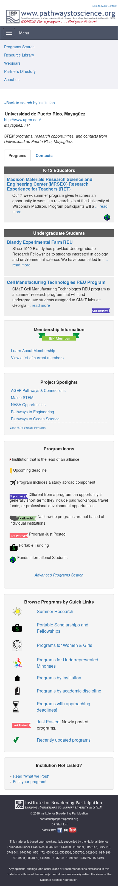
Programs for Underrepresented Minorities (67, 662)
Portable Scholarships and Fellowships (62, 628)
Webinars (12, 63)
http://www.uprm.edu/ (22, 119)
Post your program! (29, 781)
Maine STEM (22, 397)
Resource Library (19, 55)
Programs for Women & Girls (64, 645)
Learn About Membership (33, 350)
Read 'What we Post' (31, 776)
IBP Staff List (59, 824)
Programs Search (19, 46)
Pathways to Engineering (32, 411)
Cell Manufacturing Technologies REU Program (56, 282)
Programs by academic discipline (69, 691)
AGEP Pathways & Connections (38, 390)
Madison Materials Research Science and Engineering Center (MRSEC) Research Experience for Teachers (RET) (49, 184)
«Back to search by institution (29, 102)
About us (11, 79)
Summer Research (55, 611)
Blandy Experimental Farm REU (40, 242)
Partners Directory (20, 71)
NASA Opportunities (28, 404)
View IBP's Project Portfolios (28, 428)
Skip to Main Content (104, 6)
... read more (38, 305)
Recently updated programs (64, 740)
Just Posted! (49, 721)
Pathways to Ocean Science (35, 418)
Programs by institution (59, 677)
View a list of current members (37, 357)
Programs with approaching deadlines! (63, 706)
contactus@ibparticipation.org (59, 819)
